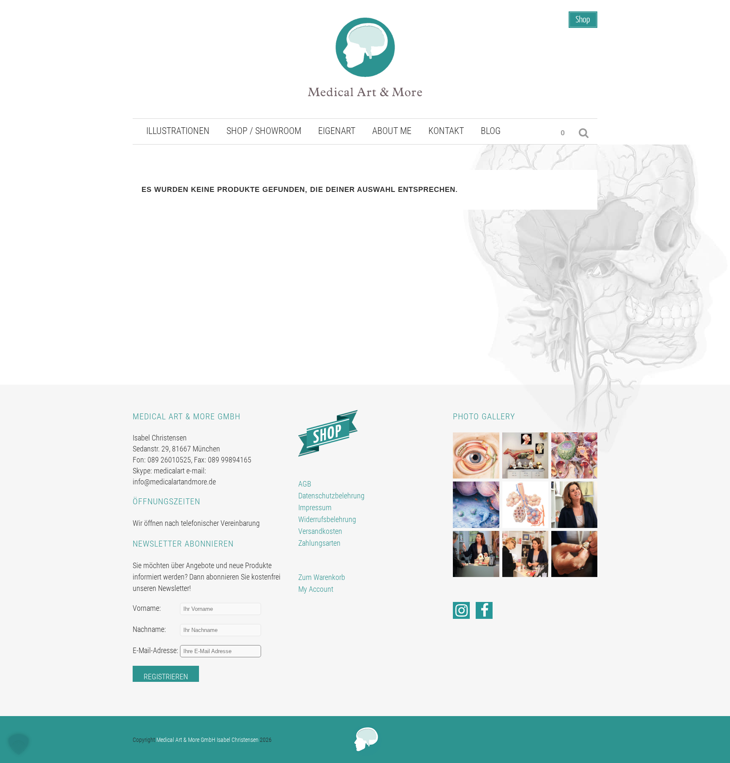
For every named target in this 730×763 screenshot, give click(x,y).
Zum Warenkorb (321, 577)
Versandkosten (320, 531)
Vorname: (147, 608)
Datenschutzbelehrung (331, 495)
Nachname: (149, 629)
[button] (18, 744)
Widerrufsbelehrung (327, 519)
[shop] (328, 432)
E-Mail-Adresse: (155, 650)
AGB (304, 483)
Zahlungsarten (319, 543)
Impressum (315, 507)
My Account (315, 589)
